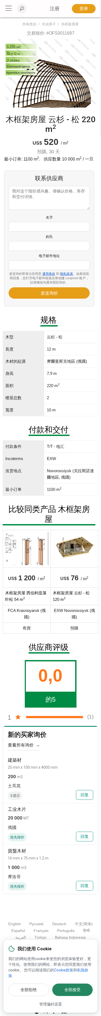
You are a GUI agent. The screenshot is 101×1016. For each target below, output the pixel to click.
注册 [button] (55, 8)
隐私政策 (66, 274)
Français (41, 930)
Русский (36, 924)
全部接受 (72, 989)
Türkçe (40, 937)
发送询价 (49, 293)
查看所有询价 (24, 745)
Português (66, 930)
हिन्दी (86, 930)
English (14, 924)
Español (18, 930)
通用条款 (48, 274)
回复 (85, 794)
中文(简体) (84, 924)
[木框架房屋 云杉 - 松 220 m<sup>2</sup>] (50, 73)
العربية (20, 937)
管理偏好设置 (50, 1004)
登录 (83, 8)
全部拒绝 (28, 989)
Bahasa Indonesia (70, 937)
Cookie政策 (63, 970)
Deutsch (59, 924)
